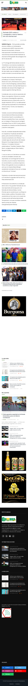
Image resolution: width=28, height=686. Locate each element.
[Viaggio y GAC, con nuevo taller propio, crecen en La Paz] (5, 428)
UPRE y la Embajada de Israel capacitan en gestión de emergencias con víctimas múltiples (18, 437)
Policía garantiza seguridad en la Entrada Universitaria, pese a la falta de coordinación (14, 416)
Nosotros (12, 684)
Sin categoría (23, 40)
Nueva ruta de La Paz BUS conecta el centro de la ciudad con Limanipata (17, 385)
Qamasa (4, 40)
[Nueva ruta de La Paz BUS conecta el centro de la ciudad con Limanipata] (5, 385)
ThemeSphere (22, 681)
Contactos (17, 684)
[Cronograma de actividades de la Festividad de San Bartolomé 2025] (5, 371)
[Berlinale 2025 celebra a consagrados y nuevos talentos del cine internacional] (14, 24)
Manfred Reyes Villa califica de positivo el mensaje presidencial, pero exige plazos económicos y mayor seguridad (12, 284)
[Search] (26, 2)
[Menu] (2, 2)
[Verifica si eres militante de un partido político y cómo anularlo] (5, 364)
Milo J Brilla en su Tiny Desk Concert (11, 244)
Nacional (5, 397)
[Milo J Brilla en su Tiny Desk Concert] (14, 236)
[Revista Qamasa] (14, 2)
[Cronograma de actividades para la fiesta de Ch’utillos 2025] (5, 378)
